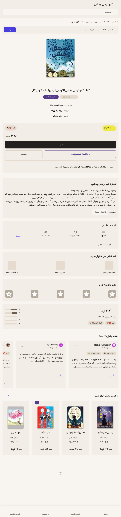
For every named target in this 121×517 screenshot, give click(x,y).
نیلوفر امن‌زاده (57, 110)
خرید (60, 145)
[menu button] (4, 4)
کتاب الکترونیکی (102, 21)
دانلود (11, 29)
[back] (116, 4)
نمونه (24, 154)
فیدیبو (115, 21)
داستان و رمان (77, 21)
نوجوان (89, 21)
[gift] (60, 83)
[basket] (12, 4)
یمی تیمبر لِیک (56, 105)
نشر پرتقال (57, 116)
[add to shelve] (109, 265)
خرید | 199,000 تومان (31, 513)
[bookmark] (68, 83)
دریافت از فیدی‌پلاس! (80, 154)
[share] (53, 83)
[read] (12, 265)
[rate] (112, 294)
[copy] (7, 166)
